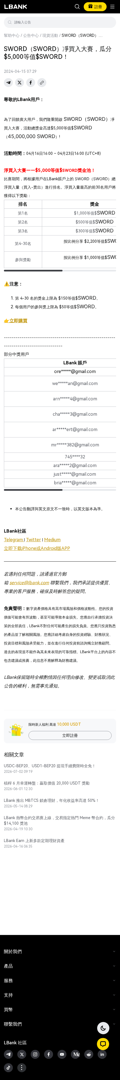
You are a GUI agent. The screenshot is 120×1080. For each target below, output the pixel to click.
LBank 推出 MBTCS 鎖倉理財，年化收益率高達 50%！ (51, 800)
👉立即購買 (15, 320)
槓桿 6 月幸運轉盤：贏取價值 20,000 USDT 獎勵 (47, 783)
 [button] (109, 22)
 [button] (77, 7)
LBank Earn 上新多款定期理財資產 (34, 840)
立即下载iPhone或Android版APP (37, 548)
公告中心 (31, 35)
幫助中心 (12, 35)
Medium (52, 539)
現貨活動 (50, 35)
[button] (103, 1044)
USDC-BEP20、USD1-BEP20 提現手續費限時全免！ (50, 766)
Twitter (33, 539)
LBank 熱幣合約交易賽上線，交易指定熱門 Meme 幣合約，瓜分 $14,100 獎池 (59, 821)
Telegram (14, 539)
